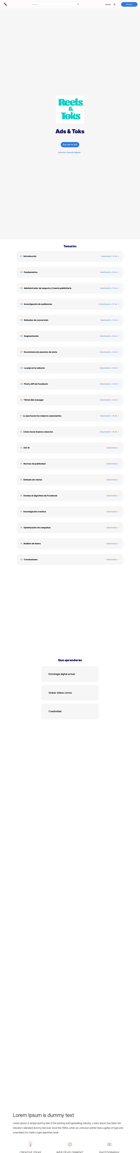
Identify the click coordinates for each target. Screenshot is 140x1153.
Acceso (129, 4)
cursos (108, 4)
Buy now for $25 (70, 145)
